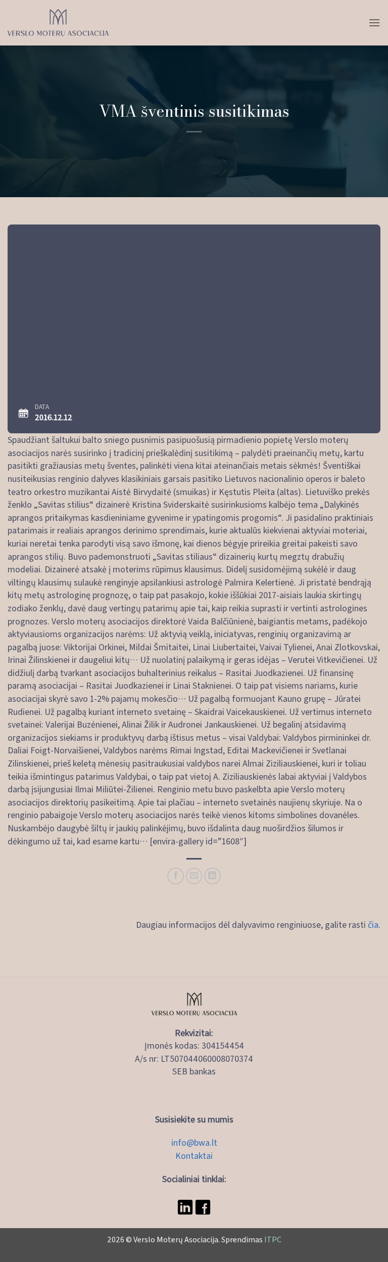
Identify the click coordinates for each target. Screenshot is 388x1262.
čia (373, 924)
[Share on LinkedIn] (212, 876)
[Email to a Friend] (194, 876)
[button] (374, 22)
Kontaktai (194, 1155)
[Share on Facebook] (175, 876)
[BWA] (58, 22)
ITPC (272, 1239)
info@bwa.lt (194, 1142)
